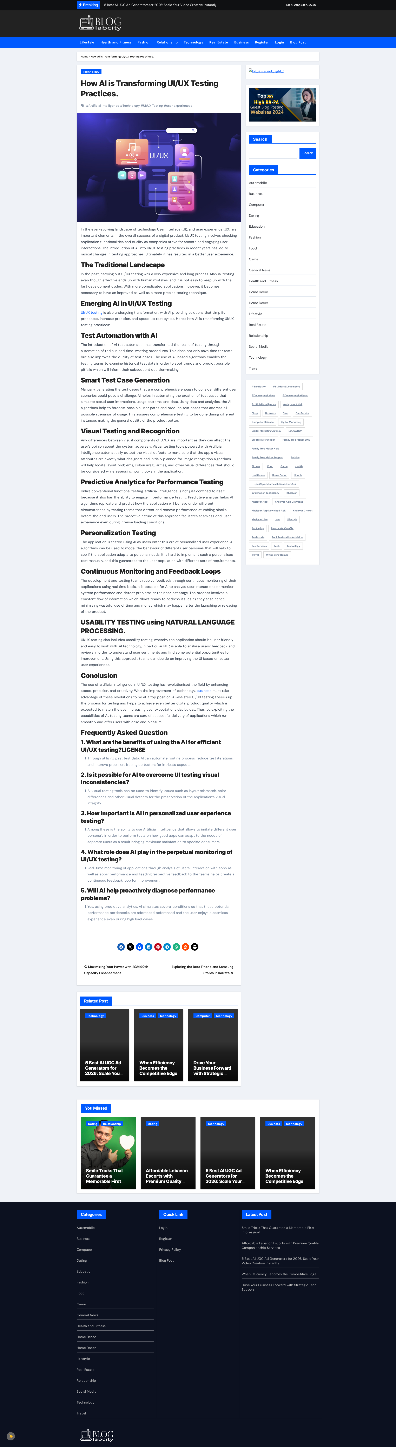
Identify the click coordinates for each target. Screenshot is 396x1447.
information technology (265, 493)
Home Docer (258, 303)
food (270, 466)
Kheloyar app (260, 501)
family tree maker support (267, 457)
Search (260, 139)
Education (257, 226)
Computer (203, 1016)
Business (241, 42)
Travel (253, 368)
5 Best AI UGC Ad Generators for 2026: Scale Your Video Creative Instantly (103, 1073)
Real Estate (218, 42)
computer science (263, 422)
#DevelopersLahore (263, 395)
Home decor (279, 475)
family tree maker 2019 (296, 439)
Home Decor (258, 292)
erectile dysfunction (263, 439)
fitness (256, 466)
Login (279, 42)
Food (253, 248)
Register (262, 42)
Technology (193, 42)
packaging (258, 528)
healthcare (258, 475)
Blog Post (298, 42)
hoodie (298, 475)
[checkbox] (11, 1436)
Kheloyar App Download (289, 501)
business (204, 690)
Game (253, 259)
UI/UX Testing (153, 106)
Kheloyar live (260, 519)
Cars (285, 413)
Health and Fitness (116, 42)
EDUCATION (296, 431)
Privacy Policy (170, 1249)
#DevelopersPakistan (295, 395)
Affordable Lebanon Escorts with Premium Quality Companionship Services (167, 1181)
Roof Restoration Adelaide (287, 537)
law (277, 519)
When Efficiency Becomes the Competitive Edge (158, 1068)
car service (302, 413)
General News (259, 270)
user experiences (179, 106)
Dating (254, 215)
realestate (258, 537)
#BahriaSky (259, 386)
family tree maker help (265, 448)
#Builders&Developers (286, 386)
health (299, 466)
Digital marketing (291, 422)
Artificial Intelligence (103, 106)
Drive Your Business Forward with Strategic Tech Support (212, 1071)
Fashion (144, 42)
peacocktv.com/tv (282, 528)
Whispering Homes (277, 555)
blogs (255, 413)
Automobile (258, 183)
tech (276, 546)
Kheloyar (291, 493)
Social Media (259, 346)
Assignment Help (293, 404)
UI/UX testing (91, 312)
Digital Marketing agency (266, 431)
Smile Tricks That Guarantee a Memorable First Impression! (104, 1179)
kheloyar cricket (302, 510)
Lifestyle (87, 42)
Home (84, 56)
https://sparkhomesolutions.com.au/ (274, 484)
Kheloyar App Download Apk (269, 510)
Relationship (167, 42)
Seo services (259, 546)
